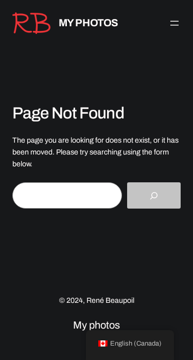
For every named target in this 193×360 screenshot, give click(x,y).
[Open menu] (174, 23)
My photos (88, 22)
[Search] (154, 195)
